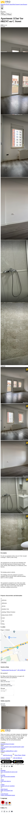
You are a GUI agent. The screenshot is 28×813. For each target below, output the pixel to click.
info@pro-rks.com (7, 755)
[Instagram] (4, 767)
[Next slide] (4, 704)
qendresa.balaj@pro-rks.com (9, 670)
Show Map (3, 662)
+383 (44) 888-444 (17, 758)
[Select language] (2, 8)
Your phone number (5, 684)
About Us (8, 744)
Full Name (3, 680)
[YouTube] (12, 767)
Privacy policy (13, 751)
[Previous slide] (2, 704)
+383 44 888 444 (21, 670)
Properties (3, 4)
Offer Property (16, 4)
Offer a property (5, 746)
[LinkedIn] (9, 767)
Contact (10, 4)
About (7, 4)
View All (3, 366)
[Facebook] (2, 767)
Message (3, 688)
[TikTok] (7, 767)
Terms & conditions (5, 751)
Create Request (23, 4)
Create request (12, 746)
